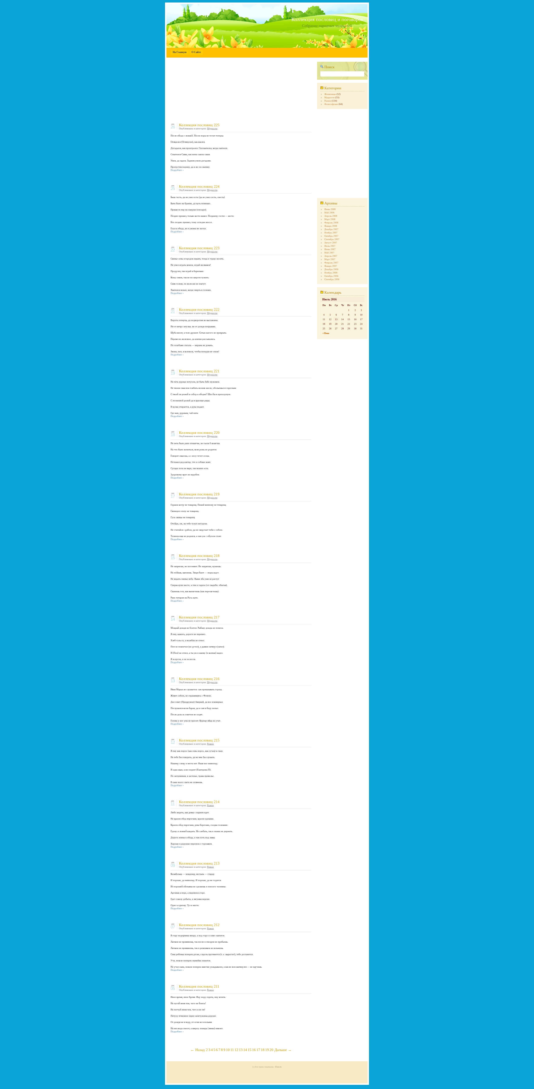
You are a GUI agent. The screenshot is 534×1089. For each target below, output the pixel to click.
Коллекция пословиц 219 (199, 494)
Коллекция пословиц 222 (199, 309)
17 (258, 1050)
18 (262, 1050)
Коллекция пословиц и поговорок (327, 19)
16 (254, 1050)
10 (228, 1050)
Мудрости (212, 128)
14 (245, 1050)
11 (232, 1050)
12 (236, 1050)
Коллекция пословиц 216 (199, 679)
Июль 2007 (329, 246)
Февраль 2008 (331, 222)
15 (249, 1050)
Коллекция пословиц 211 (199, 986)
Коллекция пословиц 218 (199, 556)
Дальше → (283, 1050)
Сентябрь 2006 (331, 279)
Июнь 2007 (330, 249)
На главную (179, 52)
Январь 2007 (330, 266)
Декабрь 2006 (331, 269)
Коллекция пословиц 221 (199, 371)
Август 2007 (330, 242)
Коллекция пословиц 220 (199, 433)
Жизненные (330, 94)
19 (267, 1050)
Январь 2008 (330, 226)
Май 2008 (329, 212)
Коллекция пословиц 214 (199, 802)
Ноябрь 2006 (331, 272)
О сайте (196, 52)
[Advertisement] (241, 91)
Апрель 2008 (330, 216)
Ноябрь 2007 (331, 232)
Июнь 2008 (330, 209)
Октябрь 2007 (331, 236)
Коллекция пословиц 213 (199, 863)
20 (271, 1050)
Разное (210, 744)
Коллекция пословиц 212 (199, 925)
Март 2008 (329, 219)
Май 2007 (329, 252)
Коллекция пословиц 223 (199, 248)
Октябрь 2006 (331, 276)
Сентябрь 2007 (331, 239)
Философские (331, 104)
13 (241, 1050)
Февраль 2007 (331, 262)
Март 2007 (329, 259)
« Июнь (325, 333)
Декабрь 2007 (331, 229)
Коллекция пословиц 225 (199, 125)
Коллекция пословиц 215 (199, 740)
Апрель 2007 (330, 256)
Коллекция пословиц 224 (199, 186)
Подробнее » (177, 170)
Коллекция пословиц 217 (199, 617)
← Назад (197, 1050)
